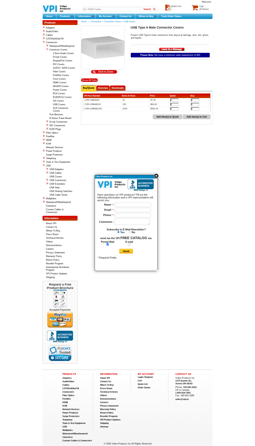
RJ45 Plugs (55, 129)
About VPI (51, 223)
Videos (49, 241)
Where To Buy (53, 230)
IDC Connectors (57, 125)
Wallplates (51, 198)
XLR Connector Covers (60, 109)
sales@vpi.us (182, 399)
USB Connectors (57, 180)
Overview (103, 88)
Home (49, 16)
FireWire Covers (61, 75)
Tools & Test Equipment (58, 162)
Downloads (118, 88)
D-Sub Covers (60, 57)
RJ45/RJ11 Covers (62, 97)
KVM (48, 143)
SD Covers (58, 100)
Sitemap (104, 426)
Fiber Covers (59, 71)
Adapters (50, 27)
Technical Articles (55, 238)
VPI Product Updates (56, 273)
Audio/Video (52, 31)
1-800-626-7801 (183, 393)
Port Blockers (56, 114)
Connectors (51, 42)
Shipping (50, 277)
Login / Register (145, 377)
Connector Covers (58, 49)
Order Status (144, 387)
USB (48, 165)
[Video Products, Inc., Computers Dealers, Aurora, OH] (60, 337)
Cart (140, 380)
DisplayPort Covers (62, 60)
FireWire (50, 136)
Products (65, 16)
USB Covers (59, 104)
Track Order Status (171, 16)
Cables (49, 35)
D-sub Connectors (58, 121)
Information (84, 16)
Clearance (51, 205)
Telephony (51, 158)
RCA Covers (59, 93)
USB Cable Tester (58, 195)
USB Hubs (54, 187)
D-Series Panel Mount (60, 118)
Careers (50, 249)
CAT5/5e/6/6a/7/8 (54, 38)
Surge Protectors (54, 154)
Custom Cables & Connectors (55, 211)
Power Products (54, 151)
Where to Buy (146, 16)
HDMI (49, 140)
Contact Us (125, 16)
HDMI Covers (59, 82)
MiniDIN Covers (61, 86)
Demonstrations (54, 245)
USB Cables (55, 173)
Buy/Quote (88, 88)
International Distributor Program (57, 268)
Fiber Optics (52, 132)
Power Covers (60, 90)
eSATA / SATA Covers (64, 68)
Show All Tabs (89, 80)
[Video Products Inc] (56, 9)
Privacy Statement (55, 252)
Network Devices (54, 147)
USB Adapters (56, 169)
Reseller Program (54, 263)
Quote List (143, 384)
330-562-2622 (190, 387)
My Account (105, 16)
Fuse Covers (59, 79)
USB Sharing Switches (60, 191)
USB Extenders (57, 184)
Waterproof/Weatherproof (61, 46)
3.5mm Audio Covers (63, 53)
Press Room (52, 234)
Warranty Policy (54, 256)
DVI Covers (59, 64)
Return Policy (53, 260)
